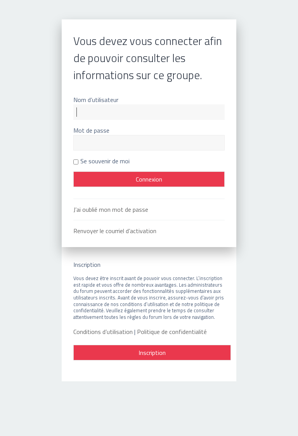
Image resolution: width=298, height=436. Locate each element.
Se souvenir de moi (105, 161)
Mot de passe (91, 130)
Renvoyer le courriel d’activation (114, 230)
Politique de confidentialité (172, 332)
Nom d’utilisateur (95, 99)
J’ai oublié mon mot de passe (110, 209)
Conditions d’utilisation (103, 332)
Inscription (152, 352)
